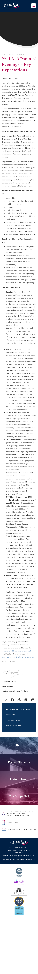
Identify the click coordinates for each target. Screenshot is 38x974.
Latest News (13, 720)
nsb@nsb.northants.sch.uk (22, 829)
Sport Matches (13, 725)
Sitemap (18, 853)
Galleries (11, 715)
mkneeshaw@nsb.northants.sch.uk (16, 651)
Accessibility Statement (18, 850)
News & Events (15, 54)
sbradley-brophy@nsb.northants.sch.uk (18, 657)
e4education (30, 859)
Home (4, 54)
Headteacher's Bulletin (18, 709)
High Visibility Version (18, 848)
